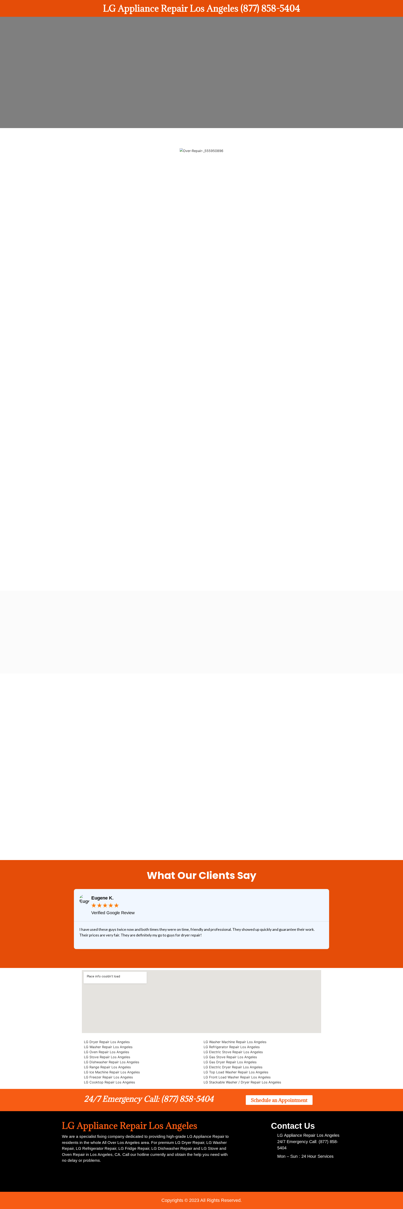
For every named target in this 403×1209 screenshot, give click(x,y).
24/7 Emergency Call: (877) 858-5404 (148, 1099)
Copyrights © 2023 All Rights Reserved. (201, 1200)
